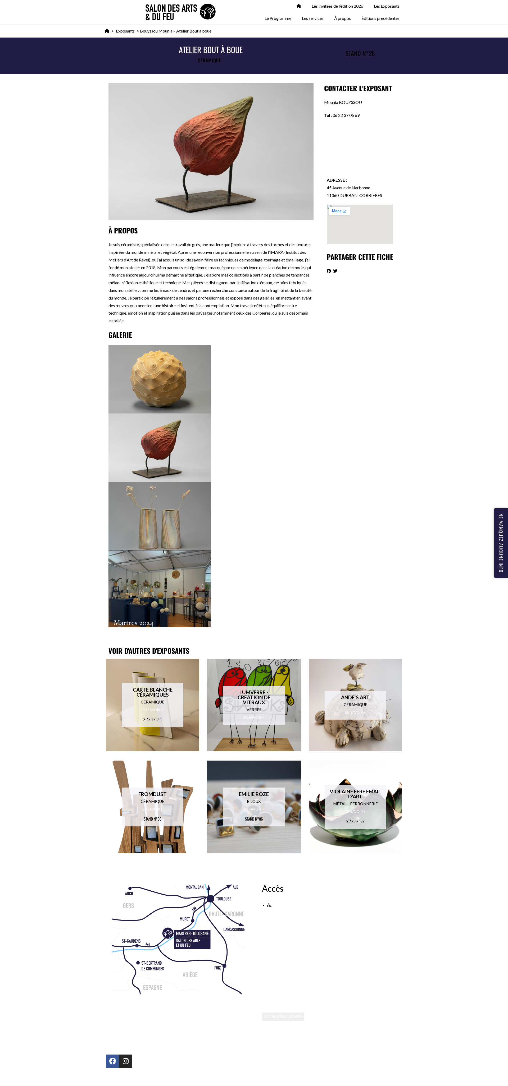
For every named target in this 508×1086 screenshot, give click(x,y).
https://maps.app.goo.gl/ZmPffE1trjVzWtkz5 (303, 1024)
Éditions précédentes (380, 18)
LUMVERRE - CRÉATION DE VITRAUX (254, 697)
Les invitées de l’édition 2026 (337, 5)
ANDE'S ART (355, 697)
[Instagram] (125, 1061)
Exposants (125, 30)
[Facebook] (112, 1061)
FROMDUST (152, 794)
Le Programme (278, 18)
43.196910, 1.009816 (283, 1016)
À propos (342, 18)
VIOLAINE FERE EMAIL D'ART (355, 793)
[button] (329, 271)
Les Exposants (387, 5)
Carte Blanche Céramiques (153, 692)
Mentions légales (192, 1076)
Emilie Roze (254, 794)
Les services (313, 18)
